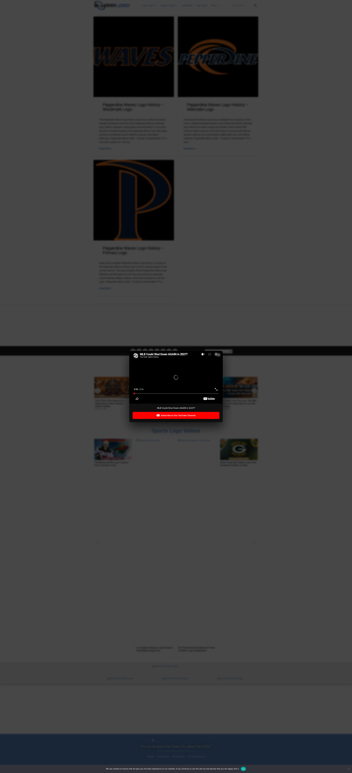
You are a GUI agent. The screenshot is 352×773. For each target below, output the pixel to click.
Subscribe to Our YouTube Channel (178, 415)
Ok (243, 769)
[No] (348, 768)
